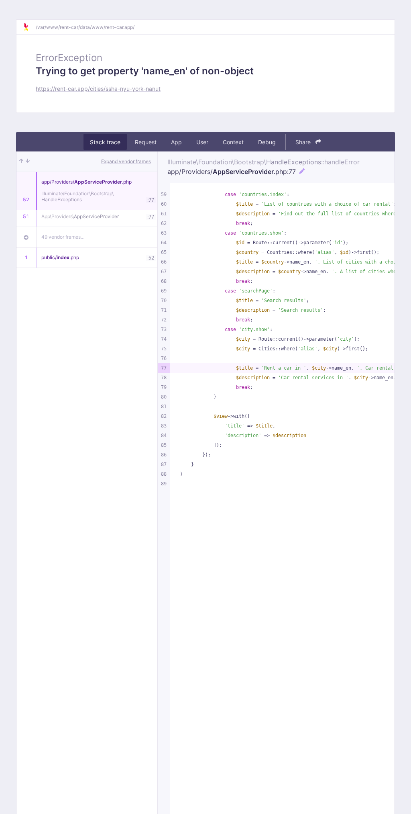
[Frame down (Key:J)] (27, 161)
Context (233, 142)
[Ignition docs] (29, 27)
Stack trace (105, 142)
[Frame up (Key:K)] (21, 161)
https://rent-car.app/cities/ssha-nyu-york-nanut (98, 88)
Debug (267, 142)
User (202, 142)
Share (303, 142)
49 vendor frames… (63, 237)
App (176, 142)
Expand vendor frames (126, 161)
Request (146, 142)
